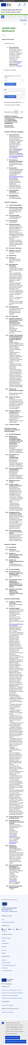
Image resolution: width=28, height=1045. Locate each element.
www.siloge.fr (19, 65)
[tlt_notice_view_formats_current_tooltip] (22, 112)
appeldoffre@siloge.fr (17, 61)
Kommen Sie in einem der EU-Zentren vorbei (12, 998)
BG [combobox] (6, 93)
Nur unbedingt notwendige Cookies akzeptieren (16, 1041)
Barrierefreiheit (5, 943)
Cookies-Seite (13, 1027)
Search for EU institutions (7, 1005)
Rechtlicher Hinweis (6, 938)
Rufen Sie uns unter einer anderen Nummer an (12, 992)
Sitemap (3, 953)
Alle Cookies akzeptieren (12, 1037)
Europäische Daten (6, 962)
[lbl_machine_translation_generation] (22, 102)
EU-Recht (4, 960)
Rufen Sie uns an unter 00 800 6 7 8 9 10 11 (12, 990)
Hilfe (3, 919)
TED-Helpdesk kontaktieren (8, 922)
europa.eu (9, 983)
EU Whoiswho (5, 968)
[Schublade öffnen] (3, 35)
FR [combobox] (6, 80)
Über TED (4, 950)
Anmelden (20, 5)
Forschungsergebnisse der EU (9, 965)
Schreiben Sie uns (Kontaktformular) (10, 995)
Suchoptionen (23, 20)
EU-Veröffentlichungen (7, 970)
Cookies (3, 940)
